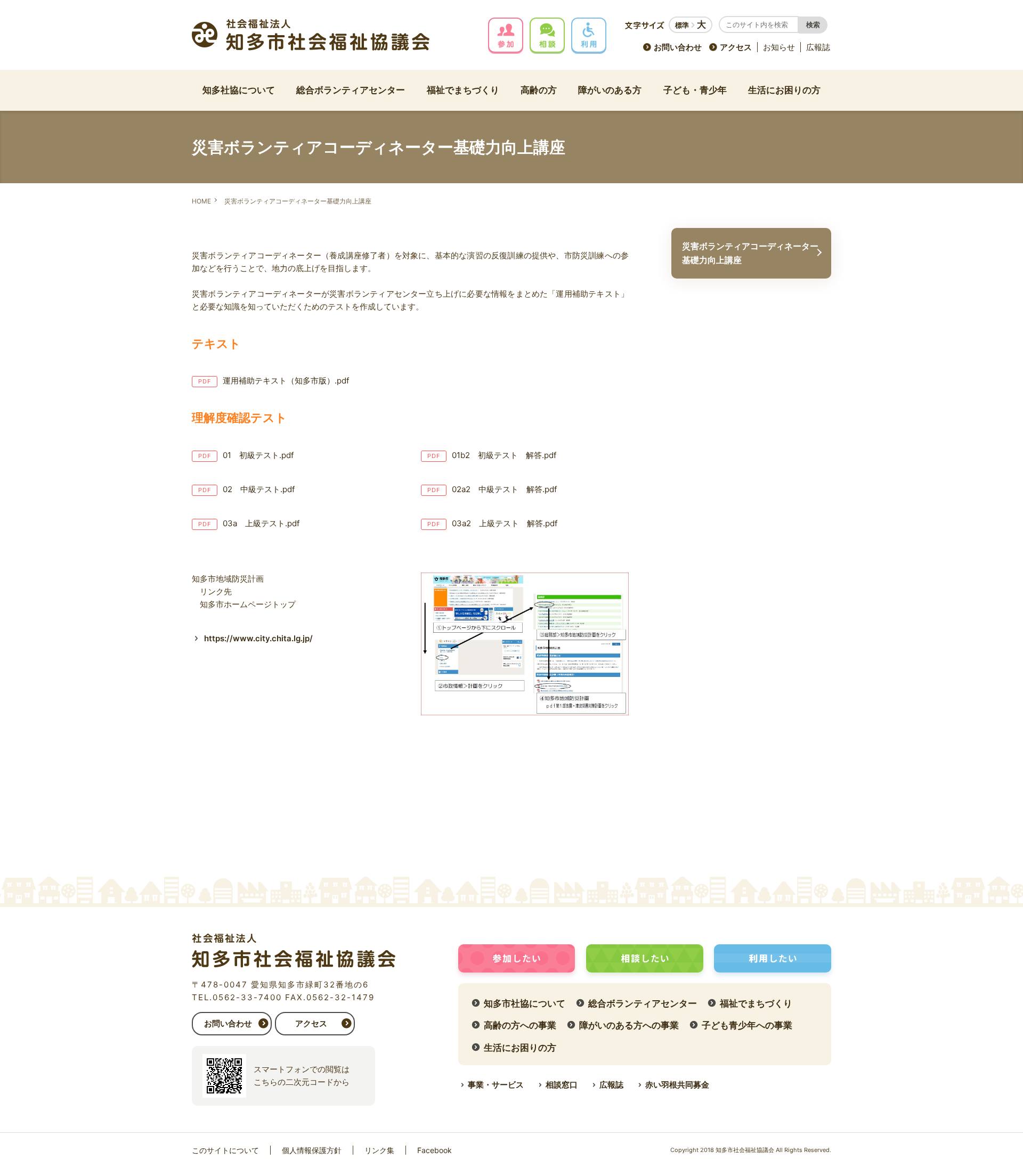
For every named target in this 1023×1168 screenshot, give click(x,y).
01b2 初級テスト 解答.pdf (504, 455)
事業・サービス (496, 1085)
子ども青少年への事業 (747, 1025)
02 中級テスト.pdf (259, 489)
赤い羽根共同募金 (677, 1085)
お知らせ (779, 47)
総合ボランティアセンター (350, 90)
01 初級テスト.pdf (258, 455)
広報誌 (818, 47)
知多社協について (238, 90)
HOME (201, 201)
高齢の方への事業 (520, 1025)
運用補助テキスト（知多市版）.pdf (286, 380)
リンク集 (379, 1150)
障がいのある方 (610, 90)
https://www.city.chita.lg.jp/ (258, 638)
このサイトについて (225, 1150)
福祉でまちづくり (463, 90)
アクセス (736, 47)
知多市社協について (524, 1003)
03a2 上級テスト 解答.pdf (504, 523)
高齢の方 (539, 90)
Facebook (434, 1150)
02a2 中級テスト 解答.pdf (504, 489)
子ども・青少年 (695, 90)
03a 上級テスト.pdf (261, 523)
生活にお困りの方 (784, 90)
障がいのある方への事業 (629, 1025)
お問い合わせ (678, 47)
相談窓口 (562, 1085)
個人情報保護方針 (312, 1150)
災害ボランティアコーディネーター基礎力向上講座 (750, 253)
